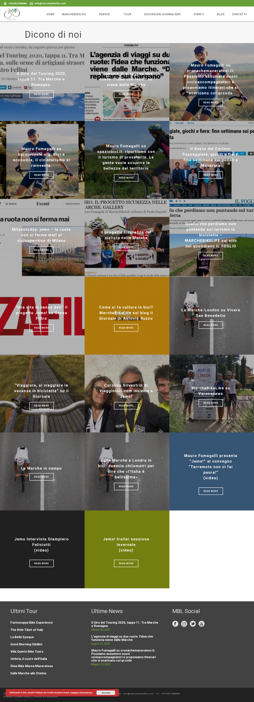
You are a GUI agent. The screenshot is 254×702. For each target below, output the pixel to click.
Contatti (239, 14)
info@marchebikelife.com (50, 3)
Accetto (106, 692)
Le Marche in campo (41, 468)
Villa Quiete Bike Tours (26, 651)
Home (50, 14)
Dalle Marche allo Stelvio (28, 673)
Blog (221, 14)
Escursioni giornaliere (162, 14)
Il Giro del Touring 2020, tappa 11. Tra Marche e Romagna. (41, 79)
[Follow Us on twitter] (193, 624)
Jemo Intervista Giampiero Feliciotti (41, 544)
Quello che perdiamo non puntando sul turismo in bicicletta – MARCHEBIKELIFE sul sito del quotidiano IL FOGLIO (211, 235)
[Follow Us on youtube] (202, 624)
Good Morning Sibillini (26, 644)
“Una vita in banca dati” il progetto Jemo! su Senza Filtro (41, 313)
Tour (127, 14)
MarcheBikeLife (74, 14)
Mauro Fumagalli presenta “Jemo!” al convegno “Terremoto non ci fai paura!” (210, 466)
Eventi (199, 14)
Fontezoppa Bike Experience (31, 622)
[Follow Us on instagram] (184, 624)
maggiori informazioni (81, 692)
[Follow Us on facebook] (175, 624)
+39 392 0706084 (17, 3)
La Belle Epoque (22, 637)
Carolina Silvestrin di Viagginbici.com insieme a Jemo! (126, 391)
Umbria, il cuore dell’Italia (28, 658)
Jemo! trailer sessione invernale (126, 544)
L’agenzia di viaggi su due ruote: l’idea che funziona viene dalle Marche (126, 79)
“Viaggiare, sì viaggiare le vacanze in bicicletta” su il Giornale (41, 391)
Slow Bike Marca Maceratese (31, 666)
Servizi (104, 14)
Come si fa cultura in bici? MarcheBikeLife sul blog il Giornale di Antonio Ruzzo (126, 313)
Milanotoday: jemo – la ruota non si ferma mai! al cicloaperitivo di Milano (41, 235)
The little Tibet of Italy (26, 629)
